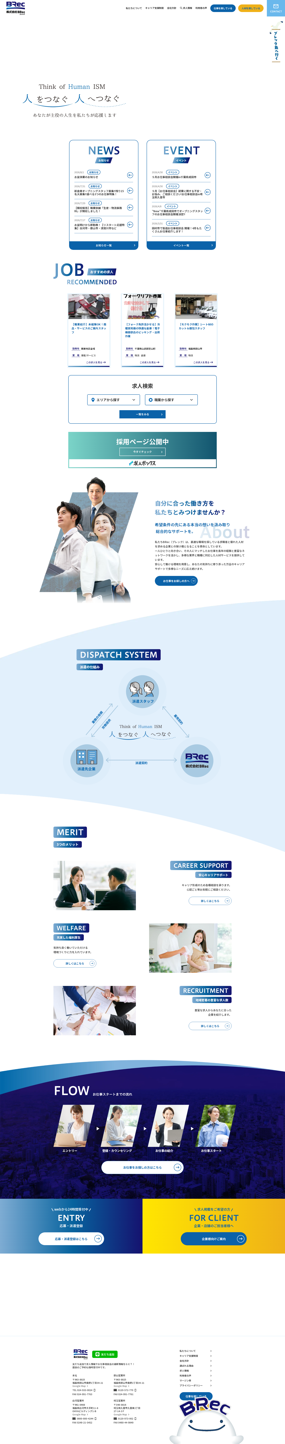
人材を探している (251, 8)
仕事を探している (223, 8)
